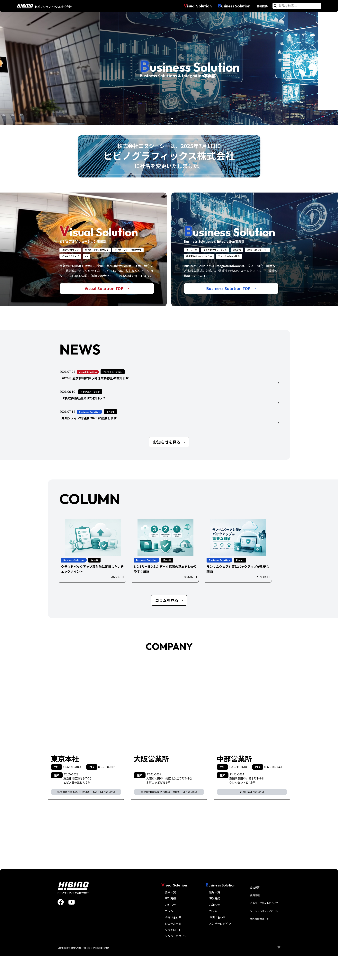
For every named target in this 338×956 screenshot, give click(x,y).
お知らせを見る (166, 442)
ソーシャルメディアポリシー (265, 911)
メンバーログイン (176, 936)
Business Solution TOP (229, 288)
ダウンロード (173, 930)
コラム (169, 911)
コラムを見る (166, 600)
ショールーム (173, 923)
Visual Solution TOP (104, 288)
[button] (154, 119)
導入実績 (170, 898)
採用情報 (255, 895)
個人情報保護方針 (259, 918)
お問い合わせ (173, 917)
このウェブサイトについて (264, 903)
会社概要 (262, 6)
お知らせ (170, 905)
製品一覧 (170, 892)
